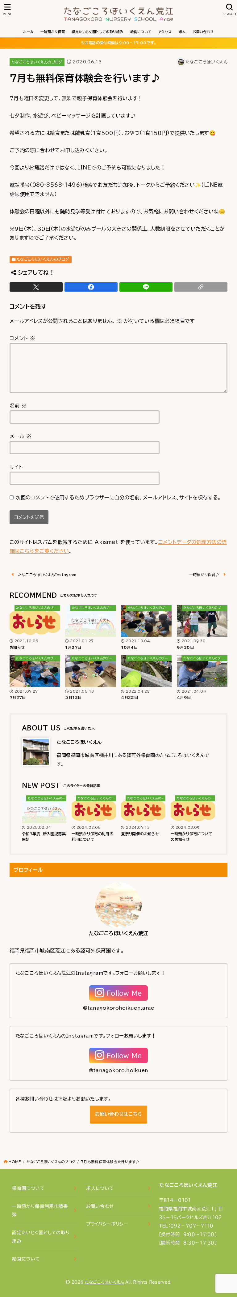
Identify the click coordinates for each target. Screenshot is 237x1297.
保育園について (28, 1188)
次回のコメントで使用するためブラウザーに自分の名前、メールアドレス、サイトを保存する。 (118, 497)
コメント (22, 338)
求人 (182, 31)
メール (20, 436)
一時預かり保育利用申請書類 (40, 1210)
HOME (15, 1161)
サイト (16, 466)
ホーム (28, 31)
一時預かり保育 (52, 31)
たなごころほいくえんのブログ (37, 62)
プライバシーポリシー (107, 1224)
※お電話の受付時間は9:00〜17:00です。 (118, 43)
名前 (18, 405)
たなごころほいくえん (104, 1282)
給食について (140, 31)
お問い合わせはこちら (118, 1114)
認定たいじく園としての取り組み (97, 31)
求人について (100, 1188)
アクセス (165, 31)
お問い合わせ (203, 31)
